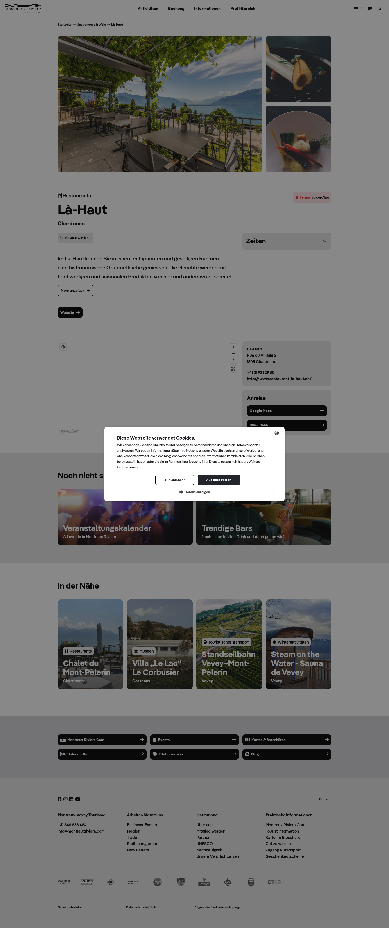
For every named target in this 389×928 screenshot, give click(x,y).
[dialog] (194, 464)
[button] (194, 492)
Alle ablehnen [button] (174, 480)
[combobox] (276, 433)
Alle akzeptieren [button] (218, 480)
